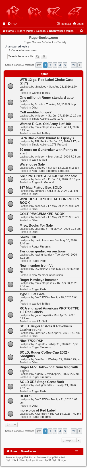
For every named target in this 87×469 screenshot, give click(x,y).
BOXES (25, 396)
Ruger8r (40, 344)
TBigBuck (40, 141)
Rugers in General (43, 182)
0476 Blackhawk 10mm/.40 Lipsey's (47, 138)
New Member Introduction (47, 275)
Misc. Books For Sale (36, 225)
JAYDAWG (41, 297)
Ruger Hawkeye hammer (39, 280)
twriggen (40, 115)
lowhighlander (43, 254)
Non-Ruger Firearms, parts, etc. (51, 170)
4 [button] (60, 65)
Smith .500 (28, 237)
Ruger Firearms (41, 246)
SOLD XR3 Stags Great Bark (42, 382)
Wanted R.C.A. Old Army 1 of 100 (45, 124)
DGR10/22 (41, 268)
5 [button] (65, 65)
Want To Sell (39, 159)
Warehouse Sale (32, 164)
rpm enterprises (44, 127)
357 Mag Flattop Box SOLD (41, 187)
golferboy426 (43, 315)
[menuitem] (12, 23)
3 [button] (55, 65)
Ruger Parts (39, 260)
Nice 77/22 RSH (32, 341)
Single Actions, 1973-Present (49, 144)
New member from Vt (36, 265)
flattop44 (40, 179)
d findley (40, 167)
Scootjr (39, 104)
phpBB (23, 457)
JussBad (40, 228)
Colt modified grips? (36, 112)
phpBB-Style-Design (55, 460)
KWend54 (41, 413)
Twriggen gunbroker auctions (43, 251)
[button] (38, 65)
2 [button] (50, 65)
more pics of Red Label (38, 410)
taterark (39, 191)
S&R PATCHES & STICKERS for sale (48, 176)
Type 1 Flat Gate (32, 294)
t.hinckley (40, 86)
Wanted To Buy (41, 92)
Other (35, 107)
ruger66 (39, 374)
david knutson (43, 240)
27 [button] (73, 65)
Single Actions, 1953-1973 (48, 118)
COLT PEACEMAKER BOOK (42, 214)
